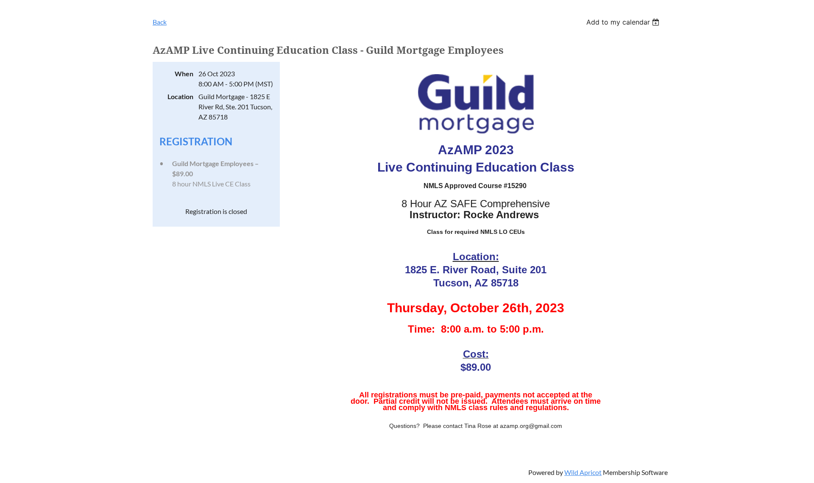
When (184, 73)
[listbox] (623, 22)
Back (160, 22)
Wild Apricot (583, 472)
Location (180, 96)
